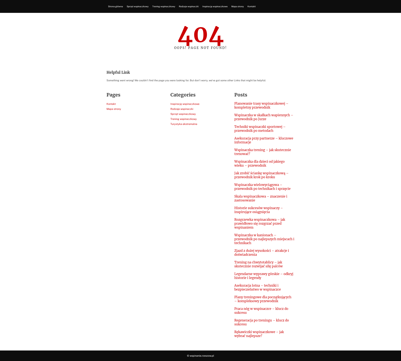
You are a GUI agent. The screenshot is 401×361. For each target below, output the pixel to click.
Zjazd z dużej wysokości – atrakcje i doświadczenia (261, 253)
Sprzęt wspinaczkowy (183, 113)
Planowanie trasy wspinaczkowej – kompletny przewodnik (261, 105)
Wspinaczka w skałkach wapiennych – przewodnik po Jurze (263, 117)
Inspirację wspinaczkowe (184, 103)
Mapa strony (114, 108)
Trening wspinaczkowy (183, 119)
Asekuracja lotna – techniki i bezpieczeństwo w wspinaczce (257, 287)
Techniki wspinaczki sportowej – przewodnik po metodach (260, 129)
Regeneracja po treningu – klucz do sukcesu (261, 322)
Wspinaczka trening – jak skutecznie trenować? (262, 152)
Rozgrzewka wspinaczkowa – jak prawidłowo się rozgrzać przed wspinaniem (259, 223)
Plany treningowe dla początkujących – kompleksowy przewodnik (262, 299)
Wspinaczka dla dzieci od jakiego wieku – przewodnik (259, 163)
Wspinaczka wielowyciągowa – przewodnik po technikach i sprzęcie (262, 187)
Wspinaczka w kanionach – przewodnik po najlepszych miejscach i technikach (264, 239)
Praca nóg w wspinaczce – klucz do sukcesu (261, 311)
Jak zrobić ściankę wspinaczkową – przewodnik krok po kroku (261, 175)
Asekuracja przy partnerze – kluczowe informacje (263, 140)
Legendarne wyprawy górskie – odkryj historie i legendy (263, 276)
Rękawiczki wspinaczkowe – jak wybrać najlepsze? (259, 334)
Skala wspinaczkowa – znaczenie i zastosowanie (260, 198)
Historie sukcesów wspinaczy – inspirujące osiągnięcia (258, 210)
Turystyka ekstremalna (183, 124)
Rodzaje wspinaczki (181, 108)
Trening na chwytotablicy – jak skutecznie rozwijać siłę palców (258, 264)
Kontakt (111, 103)
